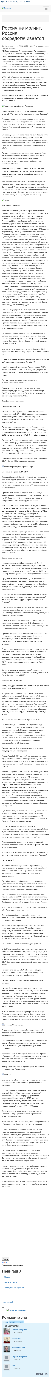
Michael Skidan (18, 1347)
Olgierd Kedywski (19, 1356)
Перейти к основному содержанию (15, 1)
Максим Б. (16, 1338)
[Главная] (6, 7)
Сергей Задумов (19, 1329)
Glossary (7, 1277)
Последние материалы (14, 1287)
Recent (12, 1322)
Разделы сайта (10, 1282)
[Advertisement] (25, 1211)
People (5, 1322)
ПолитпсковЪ (7, 1301)
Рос (13, 1365)
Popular (20, 1322)
